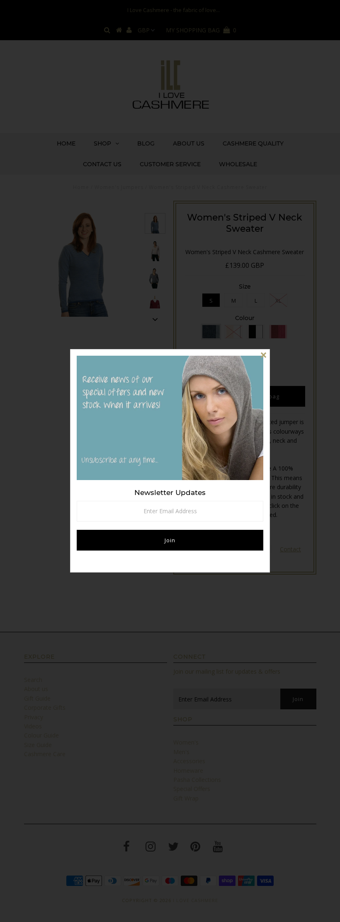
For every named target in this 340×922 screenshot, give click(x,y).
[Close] (263, 355)
